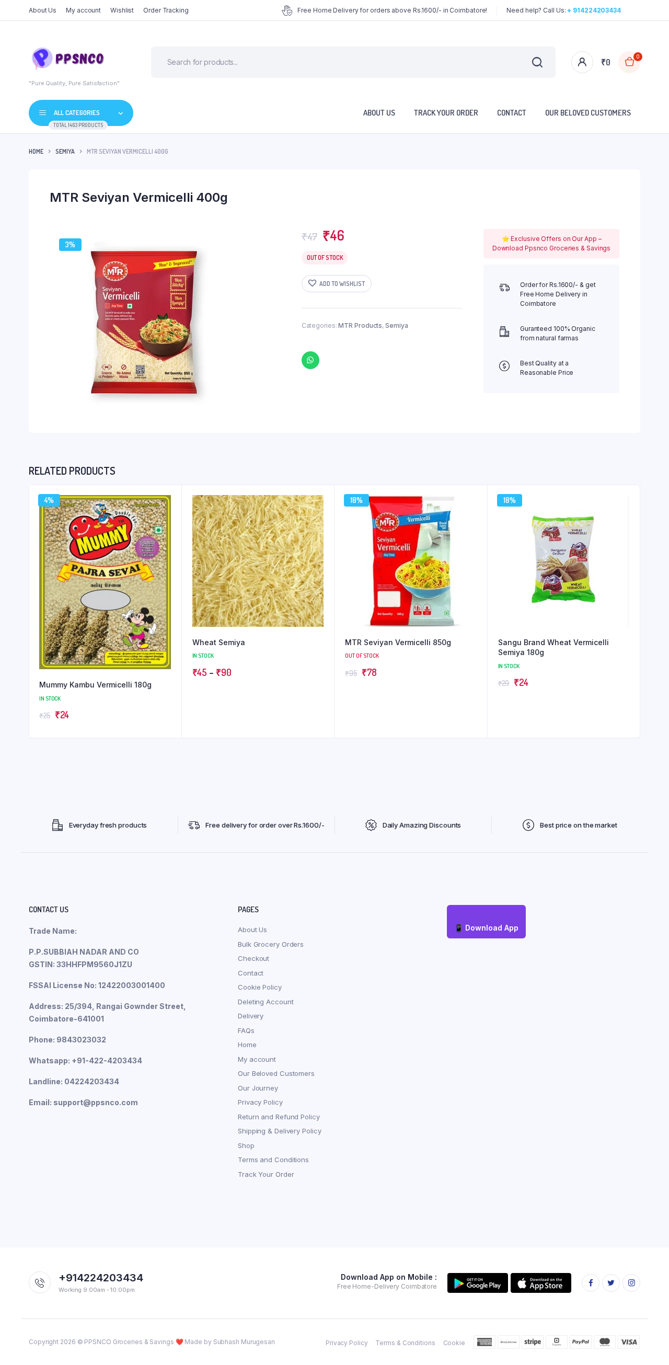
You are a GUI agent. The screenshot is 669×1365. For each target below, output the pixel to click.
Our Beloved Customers (588, 113)
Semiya (65, 151)
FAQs (246, 1030)
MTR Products (360, 325)
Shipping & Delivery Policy (279, 1131)
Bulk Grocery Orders (271, 944)
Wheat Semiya (218, 642)
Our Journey (258, 1088)
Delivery (250, 1016)
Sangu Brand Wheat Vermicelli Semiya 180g (553, 647)
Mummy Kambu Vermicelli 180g (95, 684)
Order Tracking (166, 10)
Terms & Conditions (405, 1343)
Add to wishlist (342, 284)
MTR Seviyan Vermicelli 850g (398, 642)
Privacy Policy (260, 1102)
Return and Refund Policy (279, 1116)
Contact (511, 113)
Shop (246, 1145)
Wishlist (122, 10)
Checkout (253, 958)
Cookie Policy (260, 987)
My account (83, 10)
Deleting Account (265, 1001)
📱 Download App (486, 927)
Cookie (454, 1343)
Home (36, 151)
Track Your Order (446, 113)
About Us (42, 10)
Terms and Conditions (273, 1159)
